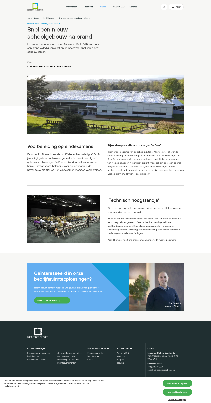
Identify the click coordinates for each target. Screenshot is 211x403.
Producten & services (98, 348)
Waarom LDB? (119, 7)
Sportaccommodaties (66, 356)
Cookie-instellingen (177, 399)
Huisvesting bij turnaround (68, 359)
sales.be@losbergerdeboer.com (161, 370)
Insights (120, 359)
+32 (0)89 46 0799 (155, 367)
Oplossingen (72, 7)
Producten (89, 7)
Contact (133, 7)
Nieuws (120, 363)
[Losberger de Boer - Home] (38, 333)
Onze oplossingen (36, 348)
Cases (103, 7)
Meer (178, 7)
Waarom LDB (123, 353)
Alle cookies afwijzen (177, 392)
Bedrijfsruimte (33, 356)
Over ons (121, 356)
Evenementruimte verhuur (38, 353)
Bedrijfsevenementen (66, 363)
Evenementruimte (95, 353)
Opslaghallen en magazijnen (69, 353)
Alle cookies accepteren (177, 383)
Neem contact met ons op (48, 300)
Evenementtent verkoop (37, 359)
